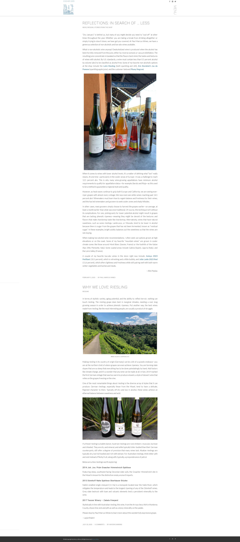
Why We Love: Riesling (105, 287)
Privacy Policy (95, 539)
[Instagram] (172, 1)
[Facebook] (169, 1)
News (84, 27)
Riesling (90, 27)
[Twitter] (175, 1)
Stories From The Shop (103, 27)
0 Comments (99, 524)
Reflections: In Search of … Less (116, 23)
